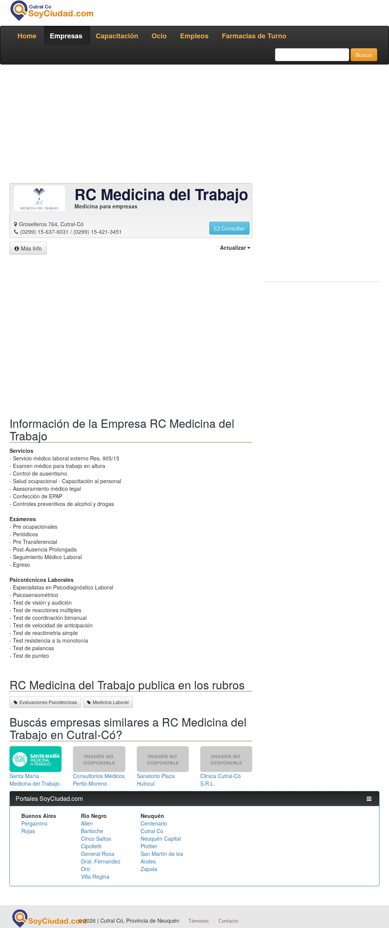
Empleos (194, 36)
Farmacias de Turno (254, 36)
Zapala (149, 869)
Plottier (149, 846)
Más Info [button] (31, 248)
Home (26, 36)
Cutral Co (152, 831)
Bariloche (92, 831)
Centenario (154, 823)
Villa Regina (95, 876)
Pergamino (34, 823)
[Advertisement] (194, 125)
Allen (87, 823)
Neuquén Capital (161, 838)
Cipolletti (91, 846)
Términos (198, 921)
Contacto (228, 921)
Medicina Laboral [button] (111, 702)
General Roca (97, 853)
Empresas (66, 36)
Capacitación (117, 36)
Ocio (159, 36)
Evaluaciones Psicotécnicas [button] (48, 702)
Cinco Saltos (96, 838)
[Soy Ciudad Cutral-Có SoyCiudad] (51, 10)
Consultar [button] (233, 228)
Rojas (28, 831)
